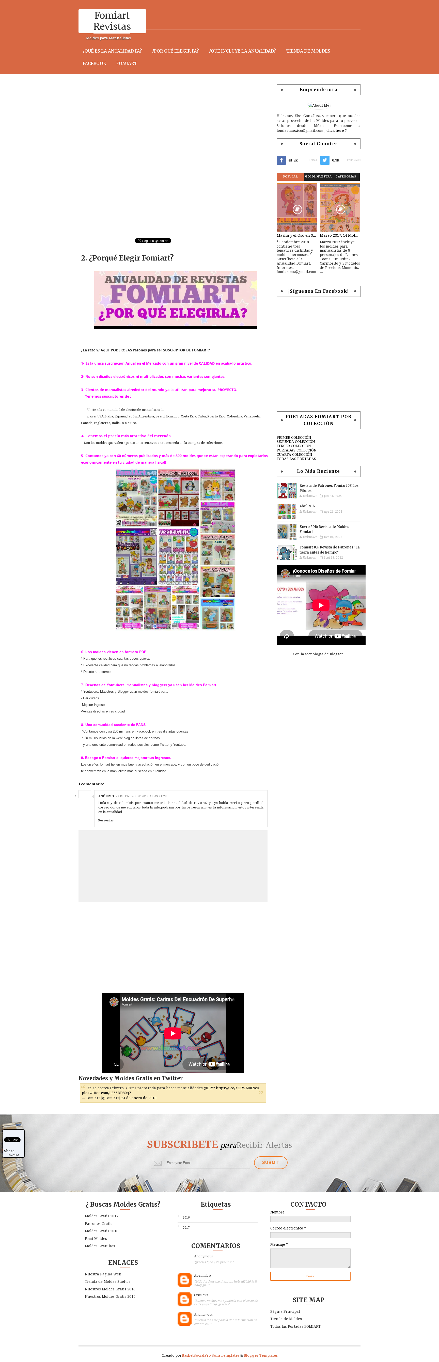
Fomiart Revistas (112, 21)
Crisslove (201, 1295)
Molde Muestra (318, 176)
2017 (186, 1227)
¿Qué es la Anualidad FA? (112, 51)
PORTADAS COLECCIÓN (297, 450)
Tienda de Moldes (308, 51)
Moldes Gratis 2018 (101, 1231)
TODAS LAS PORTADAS (296, 459)
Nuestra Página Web (103, 1274)
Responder (106, 820)
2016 (186, 1217)
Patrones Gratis (98, 1224)
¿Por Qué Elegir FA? (175, 51)
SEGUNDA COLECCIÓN (296, 442)
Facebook (94, 63)
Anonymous (203, 1256)
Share (9, 1151)
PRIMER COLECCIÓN (294, 437)
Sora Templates (225, 1355)
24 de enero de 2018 (138, 1098)
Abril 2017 (307, 506)
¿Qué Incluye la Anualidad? (242, 51)
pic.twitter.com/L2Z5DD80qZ (106, 1093)
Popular (290, 176)
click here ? (336, 130)
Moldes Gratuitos (100, 1246)
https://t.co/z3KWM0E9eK (238, 1088)
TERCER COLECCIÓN (294, 446)
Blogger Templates (261, 1355)
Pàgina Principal (285, 1311)
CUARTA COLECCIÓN (294, 454)
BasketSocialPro (196, 1355)
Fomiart (126, 63)
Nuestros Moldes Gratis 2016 (110, 1289)
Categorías (346, 176)
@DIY (208, 1088)
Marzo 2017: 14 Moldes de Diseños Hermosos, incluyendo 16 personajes (340, 235)
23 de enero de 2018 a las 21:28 (141, 796)
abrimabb (202, 1275)
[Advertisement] (171, 119)
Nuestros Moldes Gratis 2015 (110, 1296)
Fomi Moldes (96, 1239)
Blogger (336, 654)
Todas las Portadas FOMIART (295, 1326)
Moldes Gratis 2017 (101, 1216)
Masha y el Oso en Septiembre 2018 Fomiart (297, 235)
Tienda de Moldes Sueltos (107, 1281)
